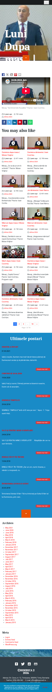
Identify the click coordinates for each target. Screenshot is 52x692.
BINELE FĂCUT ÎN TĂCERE (13, 457)
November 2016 (11, 579)
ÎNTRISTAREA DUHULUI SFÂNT (15, 484)
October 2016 (10, 581)
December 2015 (11, 605)
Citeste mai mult (42, 369)
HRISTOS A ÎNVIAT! (10, 347)
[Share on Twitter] (7, 74)
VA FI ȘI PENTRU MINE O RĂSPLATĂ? (17, 430)
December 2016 (11, 576)
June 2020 (9, 530)
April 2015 (9, 618)
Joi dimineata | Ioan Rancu (38, 190)
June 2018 (9, 533)
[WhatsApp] (30, 122)
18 (32, 324)
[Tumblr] (25, 122)
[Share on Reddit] (11, 74)
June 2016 (9, 591)
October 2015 (10, 610)
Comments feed (11, 642)
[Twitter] (9, 122)
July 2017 (9, 559)
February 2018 (10, 542)
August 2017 (10, 557)
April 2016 (9, 596)
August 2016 (10, 586)
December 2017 (11, 547)
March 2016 (10, 598)
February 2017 (10, 571)
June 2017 (9, 562)
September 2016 (11, 584)
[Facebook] (4, 122)
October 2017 (10, 552)
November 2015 (11, 608)
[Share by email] (19, 74)
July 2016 (9, 588)
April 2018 (9, 537)
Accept (45, 687)
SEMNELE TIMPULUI (11, 400)
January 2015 (10, 622)
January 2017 (10, 574)
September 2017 (11, 554)
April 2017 (9, 567)
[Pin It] (19, 122)
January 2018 (10, 545)
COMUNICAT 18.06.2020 (12, 373)
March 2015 (10, 620)
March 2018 (10, 540)
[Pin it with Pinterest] (15, 74)
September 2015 (11, 613)
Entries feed (10, 640)
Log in (7, 637)
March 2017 (10, 569)
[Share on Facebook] (3, 74)
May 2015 (9, 615)
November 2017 (11, 550)
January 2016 (10, 603)
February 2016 (10, 601)
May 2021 (9, 528)
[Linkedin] (14, 122)
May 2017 (9, 564)
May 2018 (9, 535)
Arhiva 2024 (8, 117)
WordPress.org (11, 645)
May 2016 (9, 593)
